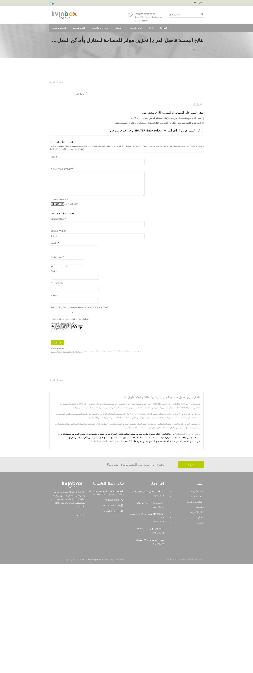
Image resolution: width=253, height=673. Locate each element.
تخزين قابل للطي (168, 434)
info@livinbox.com (145, 13)
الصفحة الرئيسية (59, 28)
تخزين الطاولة (117, 434)
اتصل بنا (163, 28)
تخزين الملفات (104, 434)
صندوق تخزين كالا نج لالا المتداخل (149, 539)
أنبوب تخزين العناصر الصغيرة (188, 441)
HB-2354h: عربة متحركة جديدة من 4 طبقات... (147, 516)
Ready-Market (172, 559)
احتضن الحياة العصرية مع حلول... (150, 502)
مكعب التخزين (142, 434)
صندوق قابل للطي (102, 437)
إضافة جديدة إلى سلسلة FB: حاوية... (148, 528)
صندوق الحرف (166, 437)
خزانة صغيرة (154, 434)
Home (192, 49)
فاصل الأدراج (74, 437)
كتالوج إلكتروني (135, 28)
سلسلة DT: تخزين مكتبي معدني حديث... (146, 491)
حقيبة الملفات (169, 441)
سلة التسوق (116, 437)
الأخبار (151, 28)
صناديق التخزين (155, 441)
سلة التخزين (127, 437)
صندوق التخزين (78, 434)
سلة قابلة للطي (193, 437)
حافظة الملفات (179, 437)
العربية (199, 2)
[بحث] (202, 14)
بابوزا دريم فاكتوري (100, 28)
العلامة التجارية (79, 28)
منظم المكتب (129, 434)
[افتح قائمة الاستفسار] (51, 2)
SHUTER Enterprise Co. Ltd (94, 559)
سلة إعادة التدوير (152, 437)
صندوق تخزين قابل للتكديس (136, 441)
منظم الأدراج (91, 434)
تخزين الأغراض (87, 437)
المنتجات (118, 28)
